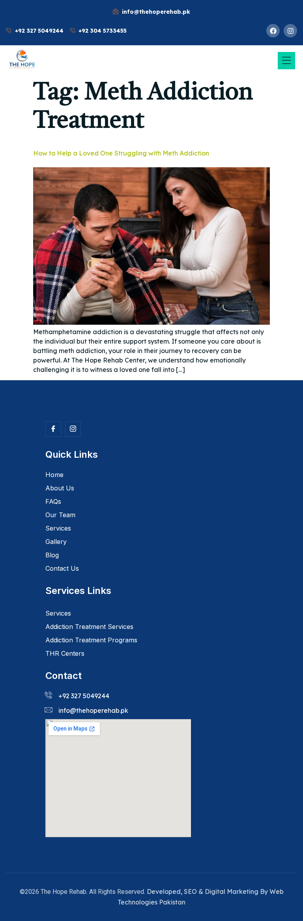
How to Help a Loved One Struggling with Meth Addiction (121, 153)
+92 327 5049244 (83, 696)
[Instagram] (290, 30)
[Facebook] (273, 30)
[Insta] (73, 429)
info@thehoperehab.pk (93, 710)
